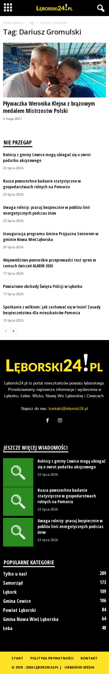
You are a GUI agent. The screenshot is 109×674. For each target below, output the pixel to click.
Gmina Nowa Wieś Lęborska (30, 619)
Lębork (10, 592)
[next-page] (13, 331)
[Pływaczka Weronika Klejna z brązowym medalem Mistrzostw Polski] (54, 70)
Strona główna (13, 23)
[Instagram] (60, 421)
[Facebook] (49, 421)
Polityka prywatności (52, 658)
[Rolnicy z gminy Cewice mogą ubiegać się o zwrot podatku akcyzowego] (18, 472)
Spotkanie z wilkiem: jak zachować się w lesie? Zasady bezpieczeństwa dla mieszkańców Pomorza (52, 310)
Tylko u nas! (15, 573)
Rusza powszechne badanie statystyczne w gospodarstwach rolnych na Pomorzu (42, 184)
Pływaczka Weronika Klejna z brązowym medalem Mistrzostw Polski (49, 107)
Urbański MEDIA (79, 667)
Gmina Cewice (17, 601)
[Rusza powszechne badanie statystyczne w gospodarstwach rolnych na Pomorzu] (18, 501)
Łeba (7, 628)
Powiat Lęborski (19, 610)
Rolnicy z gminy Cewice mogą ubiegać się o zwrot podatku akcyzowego (71, 464)
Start (17, 658)
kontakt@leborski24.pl (68, 408)
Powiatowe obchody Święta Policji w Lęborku (42, 286)
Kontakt (89, 658)
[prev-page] (6, 331)
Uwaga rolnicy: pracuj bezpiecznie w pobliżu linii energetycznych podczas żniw (46, 210)
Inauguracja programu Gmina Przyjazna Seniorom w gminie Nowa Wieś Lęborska (50, 236)
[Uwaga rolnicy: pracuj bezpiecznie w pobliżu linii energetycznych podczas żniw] (18, 532)
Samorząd (13, 583)
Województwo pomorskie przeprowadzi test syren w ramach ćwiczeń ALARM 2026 (49, 263)
